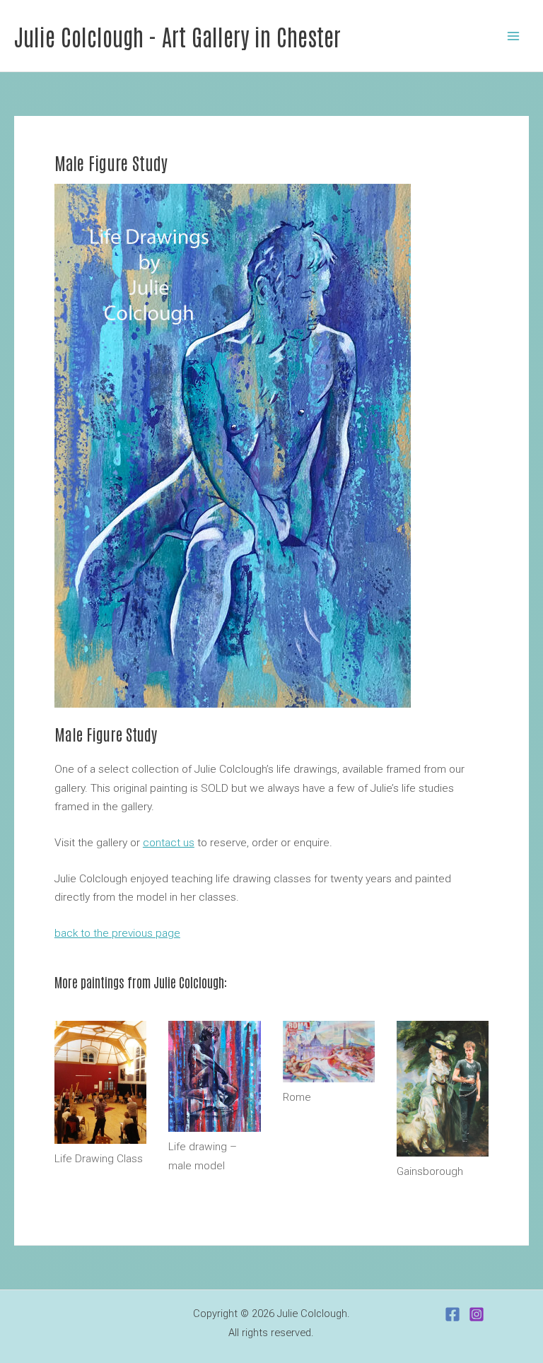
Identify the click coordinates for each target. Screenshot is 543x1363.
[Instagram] (476, 1314)
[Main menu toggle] (513, 36)
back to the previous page (117, 933)
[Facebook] (452, 1314)
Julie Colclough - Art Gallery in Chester (177, 35)
